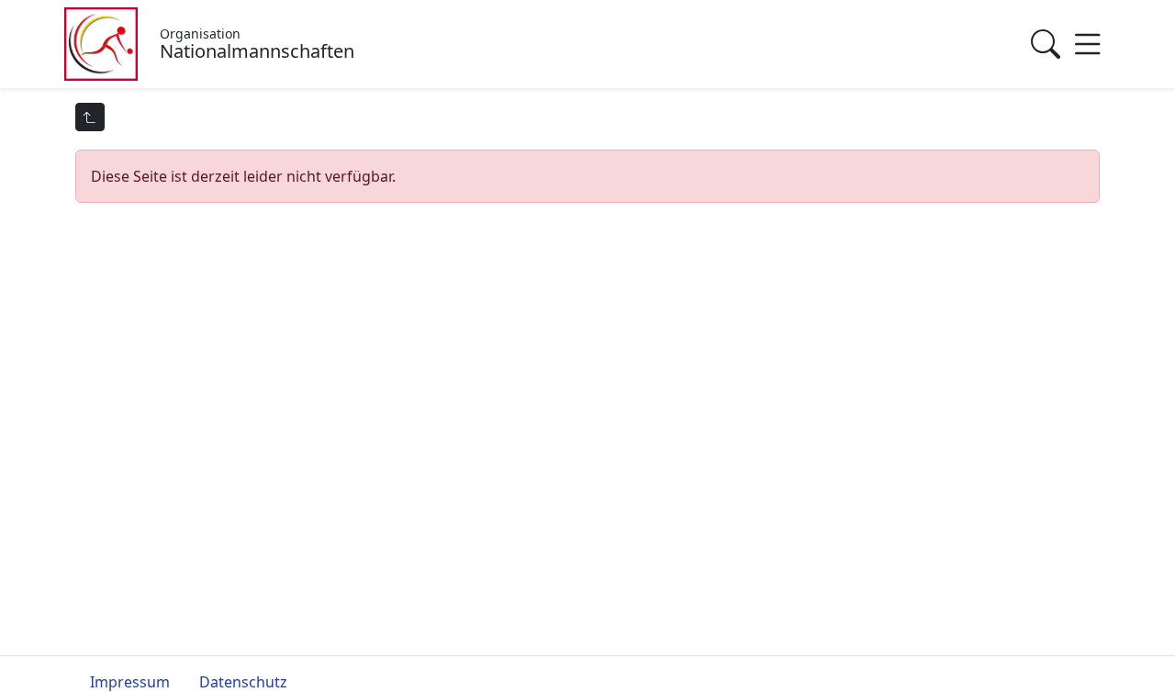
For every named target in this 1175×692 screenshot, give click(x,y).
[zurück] (90, 117)
